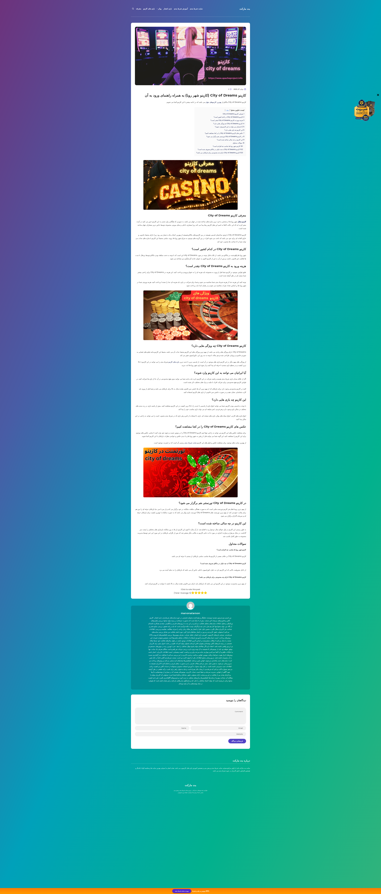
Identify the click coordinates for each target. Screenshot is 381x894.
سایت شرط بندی (196, 9)
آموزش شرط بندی (181, 9)
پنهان (227, 110)
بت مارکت (245, 8)
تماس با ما (200, 792)
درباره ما (195, 792)
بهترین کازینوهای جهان (213, 102)
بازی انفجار (168, 9)
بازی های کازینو (149, 9)
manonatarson (190, 613)
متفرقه (138, 9)
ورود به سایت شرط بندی (181, 891)
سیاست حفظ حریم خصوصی (185, 792)
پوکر (159, 9)
